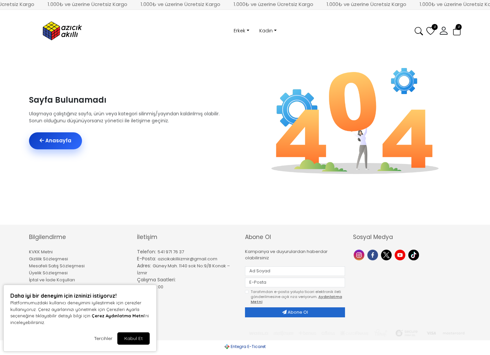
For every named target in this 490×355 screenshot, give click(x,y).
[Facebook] (373, 254)
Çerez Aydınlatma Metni (118, 315)
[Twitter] (387, 254)
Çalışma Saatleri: (156, 279)
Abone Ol (297, 312)
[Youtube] (401, 254)
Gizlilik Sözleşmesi (48, 259)
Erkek (239, 30)
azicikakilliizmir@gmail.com (187, 259)
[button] (457, 31)
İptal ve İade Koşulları (52, 280)
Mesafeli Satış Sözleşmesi (57, 266)
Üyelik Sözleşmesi (48, 273)
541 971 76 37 (171, 252)
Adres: (144, 265)
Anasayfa (57, 140)
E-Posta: (146, 258)
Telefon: (146, 251)
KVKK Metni (41, 252)
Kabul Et (133, 338)
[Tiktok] (414, 254)
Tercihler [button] (103, 338)
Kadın (266, 30)
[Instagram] (360, 254)
